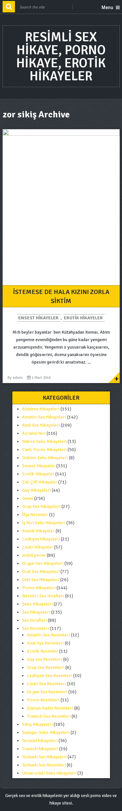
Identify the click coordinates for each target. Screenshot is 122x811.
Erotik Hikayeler (83, 318)
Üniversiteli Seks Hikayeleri (49, 773)
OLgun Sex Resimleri (47, 692)
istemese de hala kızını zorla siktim (61, 296)
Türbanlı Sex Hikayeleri (44, 757)
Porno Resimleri (43, 700)
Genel (27, 498)
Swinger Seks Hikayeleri (46, 732)
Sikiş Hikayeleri (37, 724)
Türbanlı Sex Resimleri (44, 765)
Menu (107, 7)
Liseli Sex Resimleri (46, 683)
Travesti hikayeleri (40, 748)
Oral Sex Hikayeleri (41, 571)
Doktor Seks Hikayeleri (45, 457)
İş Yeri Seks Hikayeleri (43, 522)
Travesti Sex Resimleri (49, 716)
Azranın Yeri (34, 433)
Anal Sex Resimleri (45, 643)
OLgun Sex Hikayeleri (42, 563)
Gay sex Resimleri (44, 659)
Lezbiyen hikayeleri (41, 539)
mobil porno (34, 555)
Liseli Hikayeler (37, 547)
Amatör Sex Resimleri (48, 635)
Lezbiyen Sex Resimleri (49, 675)
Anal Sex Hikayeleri (41, 425)
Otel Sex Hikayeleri (40, 579)
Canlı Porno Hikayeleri (44, 449)
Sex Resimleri (35, 628)
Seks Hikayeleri (37, 604)
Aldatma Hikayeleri (41, 409)
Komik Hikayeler (38, 531)
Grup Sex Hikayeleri (41, 506)
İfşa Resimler (35, 514)
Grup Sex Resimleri (45, 667)
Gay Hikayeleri (36, 490)
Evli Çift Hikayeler (39, 482)
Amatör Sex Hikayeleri (44, 417)
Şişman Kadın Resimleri (50, 708)
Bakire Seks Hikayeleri (44, 441)
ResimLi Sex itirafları (43, 596)
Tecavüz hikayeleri (40, 740)
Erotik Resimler (42, 651)
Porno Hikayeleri (39, 588)
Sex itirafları (34, 620)
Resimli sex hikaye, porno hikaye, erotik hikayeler (61, 56)
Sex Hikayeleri (36, 612)
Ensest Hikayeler (38, 318)
